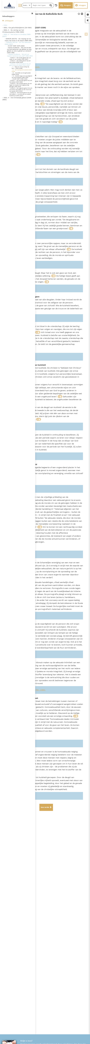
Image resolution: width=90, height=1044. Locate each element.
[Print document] (82, 14)
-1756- (36, 690)
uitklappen (9, 21)
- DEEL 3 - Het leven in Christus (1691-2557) (16, 35)
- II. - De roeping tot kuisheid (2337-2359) (22, 70)
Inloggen (82, 5)
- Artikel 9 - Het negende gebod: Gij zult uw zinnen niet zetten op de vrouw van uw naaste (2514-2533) (20, 89)
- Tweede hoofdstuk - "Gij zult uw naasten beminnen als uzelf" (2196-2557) (20, 55)
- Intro (4, 25)
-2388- (42, 690)
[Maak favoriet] (79, 14)
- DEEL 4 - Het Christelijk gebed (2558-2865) (17, 99)
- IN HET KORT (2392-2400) (19, 79)
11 (59, 397)
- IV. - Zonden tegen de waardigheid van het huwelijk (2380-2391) (22, 76)
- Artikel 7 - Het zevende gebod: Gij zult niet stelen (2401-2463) (20, 81)
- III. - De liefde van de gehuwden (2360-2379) (21, 73)
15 (74, 716)
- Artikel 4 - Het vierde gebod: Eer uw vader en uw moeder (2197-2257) (20, 58)
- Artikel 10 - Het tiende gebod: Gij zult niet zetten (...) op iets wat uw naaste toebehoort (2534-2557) (20, 94)
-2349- (37, 67)
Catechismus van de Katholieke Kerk (44, 13)
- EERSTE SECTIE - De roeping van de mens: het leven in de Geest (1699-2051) (18, 39)
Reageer (67, 5)
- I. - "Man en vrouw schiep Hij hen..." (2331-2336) (20, 67)
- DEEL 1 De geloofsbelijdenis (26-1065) (17, 27)
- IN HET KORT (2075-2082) (15, 46)
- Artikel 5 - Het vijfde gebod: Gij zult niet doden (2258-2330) (19, 61)
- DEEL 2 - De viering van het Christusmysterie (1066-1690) (13, 31)
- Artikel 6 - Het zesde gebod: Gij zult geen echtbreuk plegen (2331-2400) (20, 64)
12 (37, 419)
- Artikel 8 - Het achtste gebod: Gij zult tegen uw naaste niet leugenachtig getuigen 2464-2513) (20, 85)
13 (38, 527)
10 (36, 332)
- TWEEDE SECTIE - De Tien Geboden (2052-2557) (18, 43)
